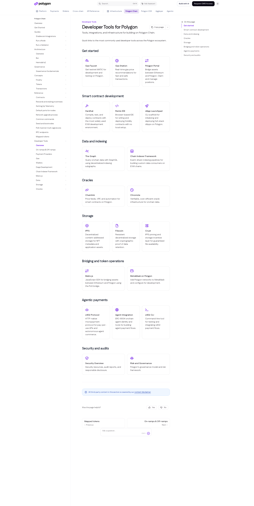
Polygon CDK (146, 11)
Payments (54, 11)
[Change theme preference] (218, 4)
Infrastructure (116, 11)
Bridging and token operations (196, 46)
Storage (187, 42)
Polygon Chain (131, 11)
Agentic (170, 11)
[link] (96, 71)
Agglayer (159, 11)
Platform (43, 11)
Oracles (187, 38)
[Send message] (148, 433)
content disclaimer (142, 392)
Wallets (66, 11)
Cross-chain (78, 11)
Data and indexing (191, 34)
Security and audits (192, 55)
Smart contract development (196, 30)
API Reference (93, 11)
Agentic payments (191, 51)
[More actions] (167, 27)
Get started (189, 25)
